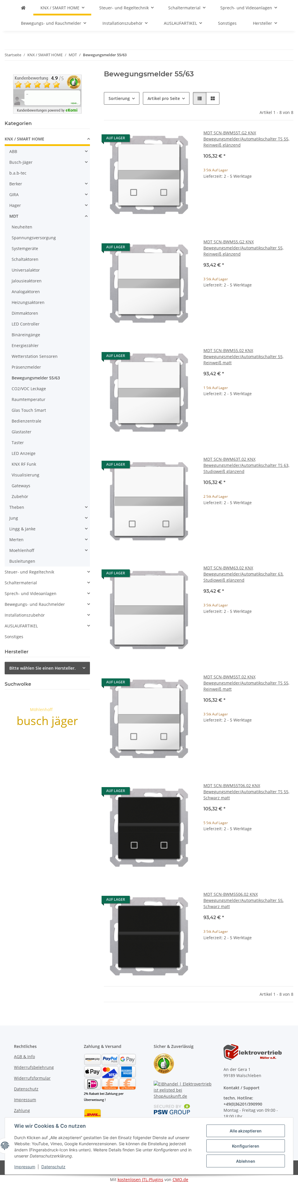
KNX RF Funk (24, 464)
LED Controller (26, 324)
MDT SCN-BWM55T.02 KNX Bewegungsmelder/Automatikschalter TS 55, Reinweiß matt (246, 683)
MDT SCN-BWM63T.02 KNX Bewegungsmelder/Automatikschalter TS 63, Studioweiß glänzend (246, 465)
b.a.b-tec (17, 173)
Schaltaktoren (25, 259)
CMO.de (180, 1179)
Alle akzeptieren (246, 1130)
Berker (15, 184)
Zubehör (20, 496)
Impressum (24, 1166)
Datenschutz (53, 1166)
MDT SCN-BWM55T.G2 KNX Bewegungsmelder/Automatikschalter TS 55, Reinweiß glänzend (246, 139)
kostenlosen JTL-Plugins (140, 1179)
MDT (13, 216)
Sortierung (119, 98)
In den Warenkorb (248, 212)
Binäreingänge (26, 334)
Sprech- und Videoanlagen (30, 593)
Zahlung (22, 1110)
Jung (13, 518)
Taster (18, 442)
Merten (16, 539)
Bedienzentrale (26, 421)
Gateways (21, 485)
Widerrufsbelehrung (34, 1067)
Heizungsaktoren (28, 302)
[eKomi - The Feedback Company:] (164, 1063)
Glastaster (21, 431)
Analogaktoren (26, 291)
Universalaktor (26, 270)
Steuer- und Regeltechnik (29, 572)
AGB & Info (24, 1056)
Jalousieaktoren (27, 281)
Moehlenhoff (21, 550)
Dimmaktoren (25, 313)
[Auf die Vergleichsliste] (169, 139)
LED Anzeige (24, 453)
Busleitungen (22, 561)
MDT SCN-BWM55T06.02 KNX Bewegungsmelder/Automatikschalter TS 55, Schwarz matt (246, 792)
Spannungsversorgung (34, 237)
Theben (16, 507)
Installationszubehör (25, 615)
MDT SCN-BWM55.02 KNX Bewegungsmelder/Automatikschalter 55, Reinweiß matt (243, 356)
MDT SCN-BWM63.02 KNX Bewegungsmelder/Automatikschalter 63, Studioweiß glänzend (243, 574)
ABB (13, 151)
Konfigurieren (245, 1145)
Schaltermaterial (21, 582)
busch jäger (47, 720)
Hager (15, 205)
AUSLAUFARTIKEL (21, 626)
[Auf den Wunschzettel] (184, 139)
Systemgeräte (25, 248)
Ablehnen (245, 1161)
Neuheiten (22, 227)
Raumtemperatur (28, 399)
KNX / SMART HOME (24, 139)
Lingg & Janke (22, 529)
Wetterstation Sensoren (35, 356)
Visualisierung (25, 475)
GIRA (14, 194)
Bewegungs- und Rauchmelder (35, 604)
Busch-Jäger (21, 162)
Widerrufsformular (32, 1078)
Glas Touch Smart (29, 410)
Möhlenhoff (41, 709)
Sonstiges (14, 636)
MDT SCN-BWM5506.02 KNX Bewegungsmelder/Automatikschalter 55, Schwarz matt (243, 900)
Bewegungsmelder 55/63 (36, 378)
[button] (199, 98)
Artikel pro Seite (164, 98)
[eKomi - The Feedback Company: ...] (47, 93)
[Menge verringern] (208, 195)
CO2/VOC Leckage (29, 388)
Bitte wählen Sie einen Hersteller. (42, 668)
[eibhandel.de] (23, 7)
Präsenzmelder (26, 367)
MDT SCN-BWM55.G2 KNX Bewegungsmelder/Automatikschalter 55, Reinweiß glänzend (243, 248)
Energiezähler (25, 345)
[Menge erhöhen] (288, 195)
